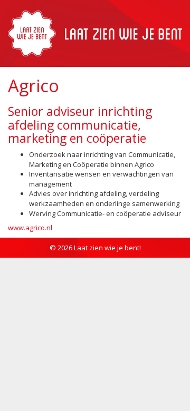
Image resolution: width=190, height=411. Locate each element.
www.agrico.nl (30, 227)
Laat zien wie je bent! (107, 247)
